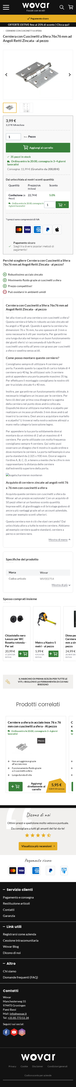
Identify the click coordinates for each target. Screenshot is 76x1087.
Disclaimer (37, 1066)
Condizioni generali (57, 1066)
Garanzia (9, 915)
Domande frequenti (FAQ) (20, 977)
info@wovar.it (18, 1013)
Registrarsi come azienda (19, 934)
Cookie (24, 1066)
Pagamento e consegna (18, 897)
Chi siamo (9, 971)
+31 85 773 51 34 (18, 1017)
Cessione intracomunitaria (20, 940)
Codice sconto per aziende (38, 1075)
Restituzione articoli (16, 903)
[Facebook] (7, 1032)
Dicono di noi (12, 953)
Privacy (12, 1066)
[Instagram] (22, 1032)
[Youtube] (15, 1032)
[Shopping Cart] (70, 7)
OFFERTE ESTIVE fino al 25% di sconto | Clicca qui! (39, 24)
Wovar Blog (11, 946)
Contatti (8, 909)
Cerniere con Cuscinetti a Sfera (24, 31)
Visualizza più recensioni (36, 846)
